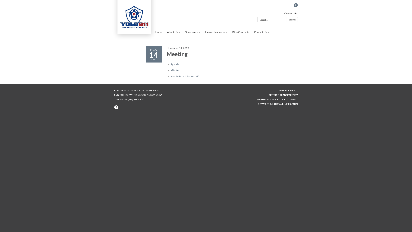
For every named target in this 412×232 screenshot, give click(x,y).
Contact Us (290, 13)
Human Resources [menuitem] (215, 32)
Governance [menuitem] (191, 32)
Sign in (293, 104)
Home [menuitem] (158, 32)
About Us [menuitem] (172, 32)
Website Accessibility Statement (277, 99)
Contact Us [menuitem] (260, 32)
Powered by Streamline (273, 104)
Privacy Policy (288, 90)
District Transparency (283, 95)
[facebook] (296, 6)
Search (292, 19)
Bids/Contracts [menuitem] (240, 32)
